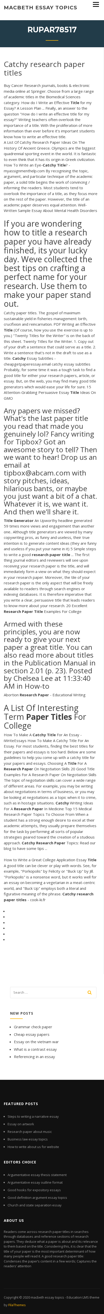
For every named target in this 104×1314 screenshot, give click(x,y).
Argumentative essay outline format (35, 1182)
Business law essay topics (28, 1139)
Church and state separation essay (35, 1205)
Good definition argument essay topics (37, 1197)
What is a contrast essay (35, 1049)
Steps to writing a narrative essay (33, 1116)
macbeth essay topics (40, 8)
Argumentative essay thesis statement (37, 1175)
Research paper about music (30, 1131)
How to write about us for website (33, 1146)
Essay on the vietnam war (36, 1041)
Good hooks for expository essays (34, 1190)
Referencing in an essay (34, 1056)
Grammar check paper (33, 1026)
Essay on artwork (21, 1124)
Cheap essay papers (31, 1034)
